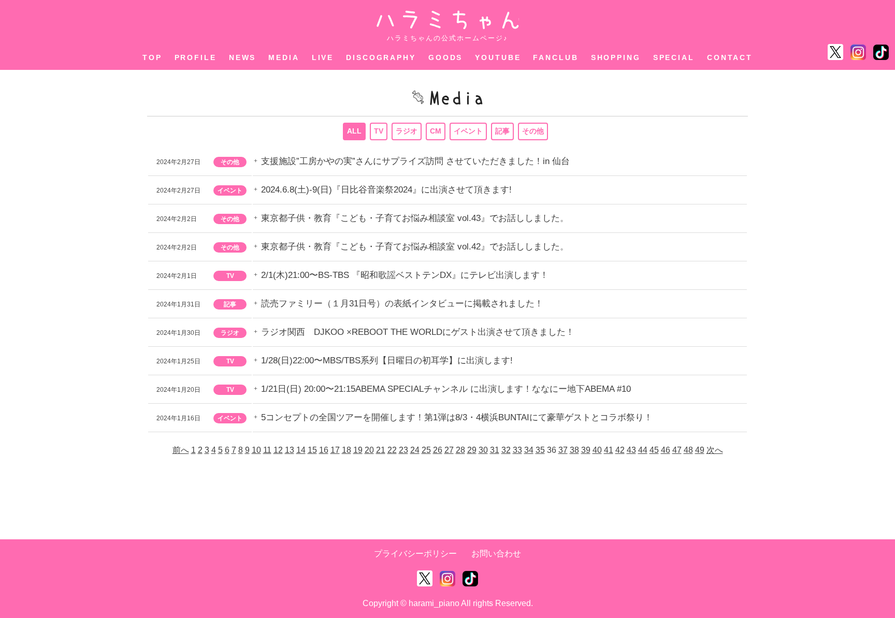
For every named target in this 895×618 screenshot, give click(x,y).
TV (378, 131)
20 (369, 450)
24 (415, 450)
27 (449, 450)
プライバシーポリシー (415, 553)
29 (472, 450)
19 (358, 450)
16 (323, 450)
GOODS (445, 57)
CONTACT (730, 57)
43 (631, 450)
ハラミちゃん (448, 20)
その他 (533, 131)
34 (528, 450)
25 (426, 450)
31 (494, 450)
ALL (354, 131)
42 (620, 450)
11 (267, 450)
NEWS (242, 57)
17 (335, 450)
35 (540, 450)
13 (289, 450)
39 (585, 450)
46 (665, 450)
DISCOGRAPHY (381, 57)
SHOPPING (616, 57)
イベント (468, 131)
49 (699, 450)
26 (437, 450)
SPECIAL (674, 57)
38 (574, 450)
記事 (502, 131)
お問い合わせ (496, 553)
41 (608, 450)
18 (346, 450)
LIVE (323, 57)
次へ (714, 450)
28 (460, 450)
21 (380, 450)
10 (256, 450)
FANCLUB (555, 57)
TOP (152, 57)
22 (392, 450)
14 (301, 450)
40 (597, 450)
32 (506, 450)
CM (435, 131)
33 (517, 450)
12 (278, 450)
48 (688, 450)
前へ (180, 450)
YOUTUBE (498, 57)
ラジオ (406, 131)
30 (483, 450)
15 (312, 450)
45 (654, 450)
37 (563, 450)
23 (403, 450)
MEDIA (283, 57)
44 (642, 450)
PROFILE (195, 57)
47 (677, 450)
